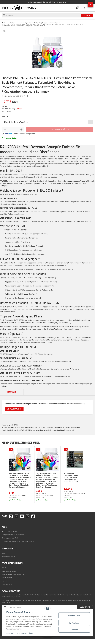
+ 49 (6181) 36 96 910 (10, 531)
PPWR (4, 568)
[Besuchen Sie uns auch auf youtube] (22, 516)
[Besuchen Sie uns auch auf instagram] (27, 516)
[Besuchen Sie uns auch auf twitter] (16, 516)
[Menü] (90, 7)
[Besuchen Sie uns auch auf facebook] (11, 516)
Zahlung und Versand (8, 557)
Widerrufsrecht (7, 584)
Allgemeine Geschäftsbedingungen (13, 574)
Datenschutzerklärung (9, 571)
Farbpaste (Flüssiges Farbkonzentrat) (46, 23)
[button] (20, 459)
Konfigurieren (74, 623)
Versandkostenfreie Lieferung (74, 494)
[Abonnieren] (4, 607)
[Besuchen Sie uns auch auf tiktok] (33, 516)
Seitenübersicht (7, 578)
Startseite (13, 23)
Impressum (5, 581)
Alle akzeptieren (74, 615)
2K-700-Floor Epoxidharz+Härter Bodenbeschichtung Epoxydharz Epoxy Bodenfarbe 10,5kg (72, 477)
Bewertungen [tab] (11, 392)
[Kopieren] (26, 96)
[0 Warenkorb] (83, 7)
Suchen (87, 15)
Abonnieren (85, 607)
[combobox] (47, 122)
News (3, 553)
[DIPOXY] (19, 7)
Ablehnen (74, 630)
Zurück (4, 23)
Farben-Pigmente (25, 23)
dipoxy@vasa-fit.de (12, 538)
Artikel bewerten (14, 409)
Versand (19, 108)
